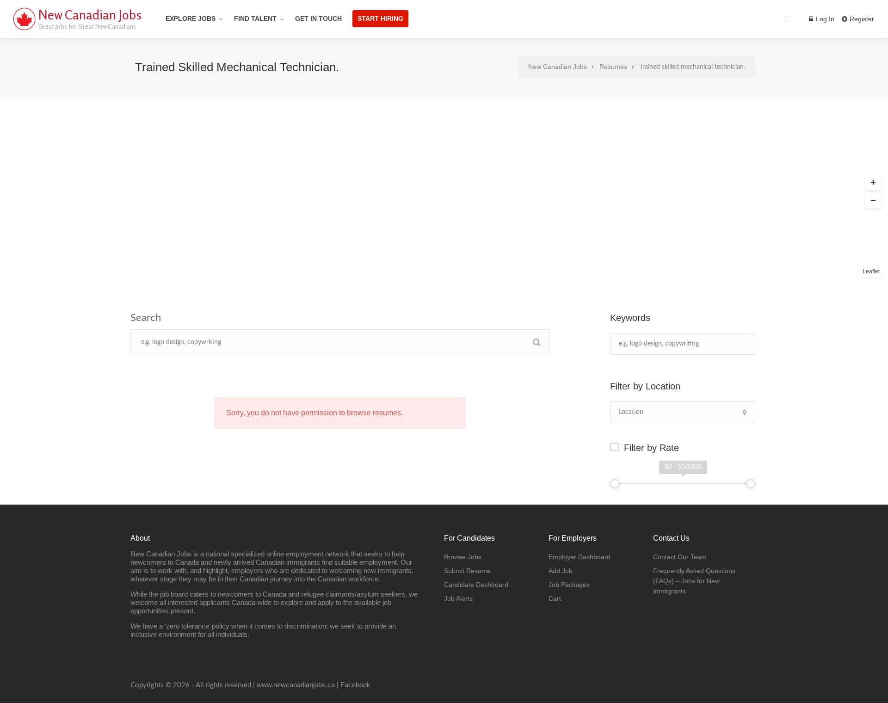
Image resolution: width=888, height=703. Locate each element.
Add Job (561, 570)
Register (861, 19)
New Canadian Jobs (90, 15)
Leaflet (871, 271)
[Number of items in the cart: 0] (786, 18)
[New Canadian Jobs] (24, 30)
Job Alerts (458, 598)
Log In (824, 19)
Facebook (355, 685)
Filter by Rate (651, 448)
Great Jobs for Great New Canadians (87, 26)
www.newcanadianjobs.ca (296, 685)
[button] (873, 183)
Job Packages (569, 584)
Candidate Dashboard (476, 584)
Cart (555, 598)
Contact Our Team (680, 557)
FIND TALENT (255, 18)
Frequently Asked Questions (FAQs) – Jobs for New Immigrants (694, 581)
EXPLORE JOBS (191, 18)
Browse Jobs (462, 557)
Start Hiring (380, 18)
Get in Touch (318, 18)
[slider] (614, 483)
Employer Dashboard (579, 557)
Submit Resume (467, 570)
